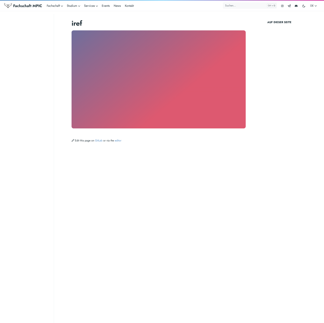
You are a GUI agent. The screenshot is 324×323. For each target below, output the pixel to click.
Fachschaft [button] (54, 6)
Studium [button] (72, 6)
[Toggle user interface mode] (304, 6)
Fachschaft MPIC (27, 5)
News (117, 6)
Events (106, 6)
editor (118, 140)
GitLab (98, 140)
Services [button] (90, 6)
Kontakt (129, 6)
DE (312, 6)
